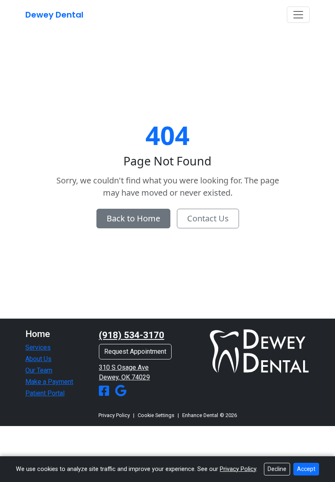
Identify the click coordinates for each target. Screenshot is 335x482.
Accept (306, 469)
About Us (38, 359)
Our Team (38, 370)
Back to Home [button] (133, 218)
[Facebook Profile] (105, 391)
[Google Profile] (120, 391)
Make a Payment (49, 382)
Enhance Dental (200, 415)
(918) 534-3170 (131, 335)
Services (38, 347)
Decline (277, 469)
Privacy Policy (114, 415)
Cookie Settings (156, 415)
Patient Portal (45, 393)
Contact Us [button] (208, 218)
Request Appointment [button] (135, 351)
